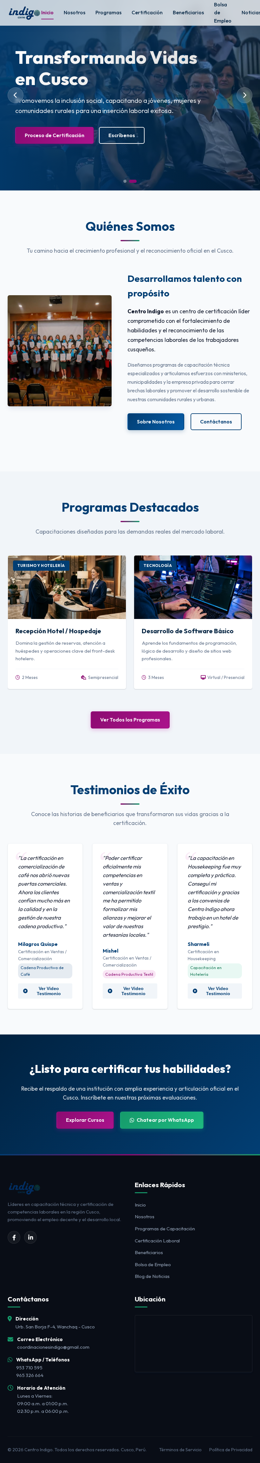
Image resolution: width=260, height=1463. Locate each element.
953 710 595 (29, 1368)
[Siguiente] (244, 95)
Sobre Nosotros (156, 421)
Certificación (147, 12)
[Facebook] (14, 1237)
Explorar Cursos (85, 1120)
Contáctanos (216, 421)
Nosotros (74, 12)
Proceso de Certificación (54, 135)
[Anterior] (15, 95)
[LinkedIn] (30, 1237)
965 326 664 (29, 1375)
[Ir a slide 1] (125, 181)
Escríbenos (121, 135)
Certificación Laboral (157, 1241)
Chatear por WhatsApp (165, 1120)
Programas (108, 12)
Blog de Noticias (152, 1276)
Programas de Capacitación (165, 1229)
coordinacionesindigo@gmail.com (53, 1347)
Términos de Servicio (180, 1450)
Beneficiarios (188, 12)
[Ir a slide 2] (133, 181)
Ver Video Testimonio (49, 991)
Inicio (47, 12)
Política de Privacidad (230, 1450)
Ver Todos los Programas (130, 719)
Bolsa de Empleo (153, 1264)
